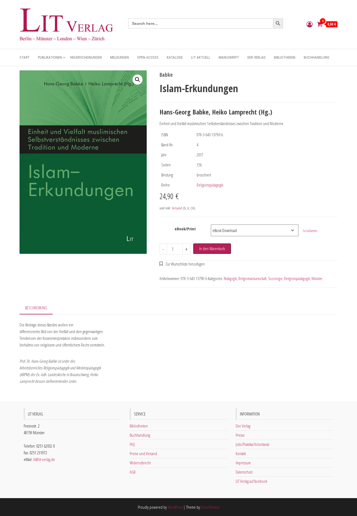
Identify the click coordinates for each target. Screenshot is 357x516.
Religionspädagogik (210, 185)
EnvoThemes (210, 507)
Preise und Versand (143, 453)
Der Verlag (256, 57)
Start (25, 57)
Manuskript (229, 57)
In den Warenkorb (212, 248)
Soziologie (275, 278)
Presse (240, 435)
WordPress (175, 507)
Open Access (147, 57)
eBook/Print (185, 228)
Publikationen (50, 57)
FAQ (132, 444)
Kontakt (241, 453)
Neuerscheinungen (86, 57)
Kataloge (175, 57)
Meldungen (119, 57)
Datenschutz (244, 472)
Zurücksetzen (310, 230)
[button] (137, 80)
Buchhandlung (316, 57)
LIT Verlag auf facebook (251, 481)
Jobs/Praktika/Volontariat (252, 444)
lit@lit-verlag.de (44, 459)
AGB (132, 472)
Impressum (243, 462)
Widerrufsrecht (140, 462)
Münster (317, 278)
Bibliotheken (284, 57)
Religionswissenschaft (252, 278)
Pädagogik (230, 278)
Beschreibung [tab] (36, 307)
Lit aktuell (200, 57)
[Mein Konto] (310, 24)
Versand (177, 208)
